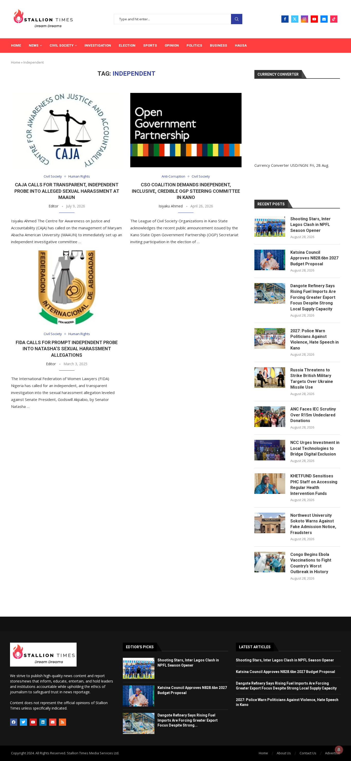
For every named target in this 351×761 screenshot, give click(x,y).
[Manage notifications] (339, 750)
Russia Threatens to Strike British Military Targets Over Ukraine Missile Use (311, 379)
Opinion (172, 45)
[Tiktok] (333, 19)
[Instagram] (304, 19)
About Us (284, 753)
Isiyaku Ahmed (171, 206)
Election (127, 45)
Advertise (332, 753)
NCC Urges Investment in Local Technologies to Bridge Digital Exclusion (314, 448)
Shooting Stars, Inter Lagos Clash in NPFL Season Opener (310, 224)
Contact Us (308, 753)
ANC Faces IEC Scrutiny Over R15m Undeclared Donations (313, 415)
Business (218, 45)
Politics (194, 45)
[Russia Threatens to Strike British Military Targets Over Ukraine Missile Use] (269, 377)
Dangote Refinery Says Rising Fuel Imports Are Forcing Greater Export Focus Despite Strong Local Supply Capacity (313, 297)
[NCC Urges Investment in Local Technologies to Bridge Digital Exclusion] (269, 450)
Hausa (241, 45)
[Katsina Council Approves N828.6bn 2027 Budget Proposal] (269, 260)
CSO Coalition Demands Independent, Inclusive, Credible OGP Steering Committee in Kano (186, 191)
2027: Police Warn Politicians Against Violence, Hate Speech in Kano (314, 339)
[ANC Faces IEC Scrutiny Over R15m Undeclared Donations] (269, 416)
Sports (150, 45)
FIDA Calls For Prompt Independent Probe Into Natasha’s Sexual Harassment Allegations (67, 349)
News (34, 45)
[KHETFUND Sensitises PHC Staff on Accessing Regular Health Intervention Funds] (269, 483)
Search (236, 19)
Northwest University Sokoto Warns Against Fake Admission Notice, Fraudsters (313, 524)
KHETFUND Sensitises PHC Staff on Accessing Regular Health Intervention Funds (313, 485)
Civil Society (61, 45)
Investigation (98, 45)
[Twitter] (294, 19)
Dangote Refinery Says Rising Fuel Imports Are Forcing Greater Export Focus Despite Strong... (188, 720)
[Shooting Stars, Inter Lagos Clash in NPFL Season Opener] (269, 226)
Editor (53, 206)
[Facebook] (285, 19)
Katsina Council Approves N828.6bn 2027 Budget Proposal (314, 258)
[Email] (324, 19)
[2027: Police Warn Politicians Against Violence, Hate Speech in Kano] (269, 338)
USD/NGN (299, 165)
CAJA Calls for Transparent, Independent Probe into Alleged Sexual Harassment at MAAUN (66, 191)
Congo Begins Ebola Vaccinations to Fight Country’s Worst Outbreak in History (310, 563)
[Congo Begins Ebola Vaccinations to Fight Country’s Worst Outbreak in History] (269, 562)
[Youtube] (314, 19)
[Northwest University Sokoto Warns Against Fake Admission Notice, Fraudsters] (269, 523)
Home (16, 45)
